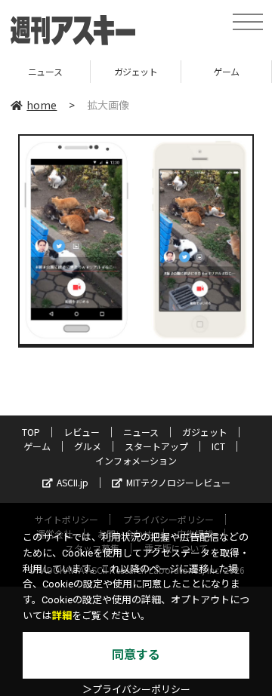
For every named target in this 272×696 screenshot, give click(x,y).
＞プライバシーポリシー (136, 689)
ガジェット (116, 71)
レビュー (81, 431)
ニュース (141, 431)
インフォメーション (136, 460)
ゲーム (206, 71)
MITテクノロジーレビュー (178, 482)
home (41, 104)
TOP (31, 431)
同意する (136, 655)
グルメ (87, 446)
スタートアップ (156, 446)
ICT (218, 446)
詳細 (62, 615)
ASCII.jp (72, 482)
